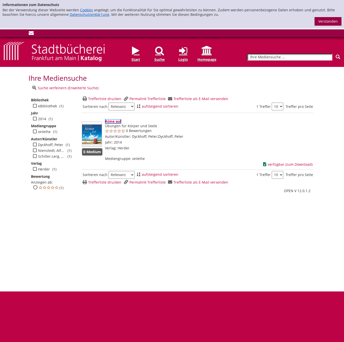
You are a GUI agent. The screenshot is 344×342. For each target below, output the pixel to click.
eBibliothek (47, 106)
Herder (44, 169)
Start (135, 59)
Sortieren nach (95, 106)
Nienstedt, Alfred (51, 150)
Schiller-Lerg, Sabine (51, 156)
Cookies (86, 10)
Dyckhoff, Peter (50, 145)
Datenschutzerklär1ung (89, 14)
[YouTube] (22, 34)
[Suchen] (338, 57)
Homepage (206, 59)
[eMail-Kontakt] (31, 34)
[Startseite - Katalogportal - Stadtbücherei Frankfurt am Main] (54, 51)
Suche (159, 59)
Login (183, 59)
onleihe (44, 132)
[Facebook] (6, 34)
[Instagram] (14, 34)
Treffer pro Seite (299, 106)
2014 (42, 119)
